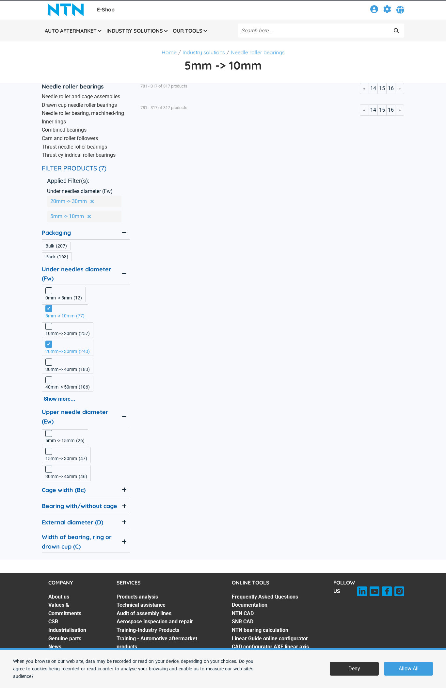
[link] (374, 10)
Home (169, 52)
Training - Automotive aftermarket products (157, 642)
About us (58, 597)
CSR (53, 621)
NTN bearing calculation (260, 630)
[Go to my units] (387, 10)
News (54, 647)
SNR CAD (242, 621)
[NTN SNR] (66, 9)
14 (373, 88)
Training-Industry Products (148, 630)
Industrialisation (67, 630)
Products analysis (137, 597)
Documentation (249, 605)
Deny (354, 668)
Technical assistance (141, 605)
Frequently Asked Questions (265, 597)
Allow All (409, 668)
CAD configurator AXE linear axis (270, 647)
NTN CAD (243, 613)
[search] (396, 30)
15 (382, 88)
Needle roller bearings (258, 52)
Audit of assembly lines (144, 613)
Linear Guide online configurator (270, 638)
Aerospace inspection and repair (155, 621)
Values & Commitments (64, 609)
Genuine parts (64, 638)
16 (391, 88)
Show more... (59, 399)
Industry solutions (204, 52)
